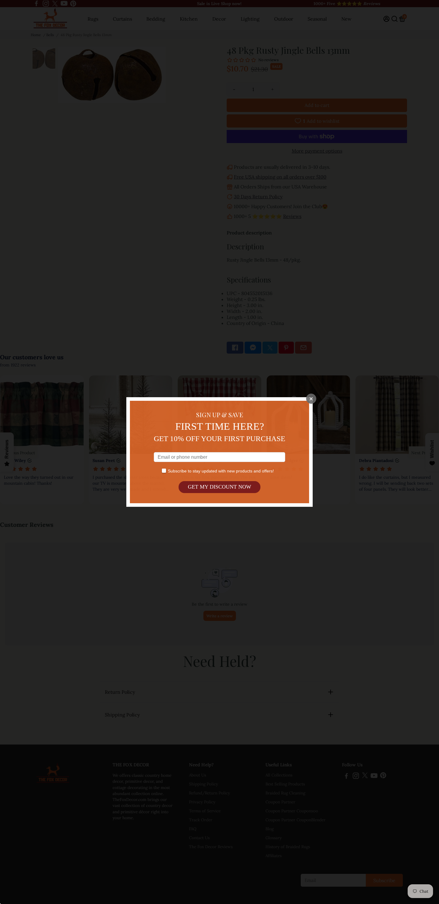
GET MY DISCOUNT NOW (219, 487)
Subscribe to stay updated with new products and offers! (221, 471)
